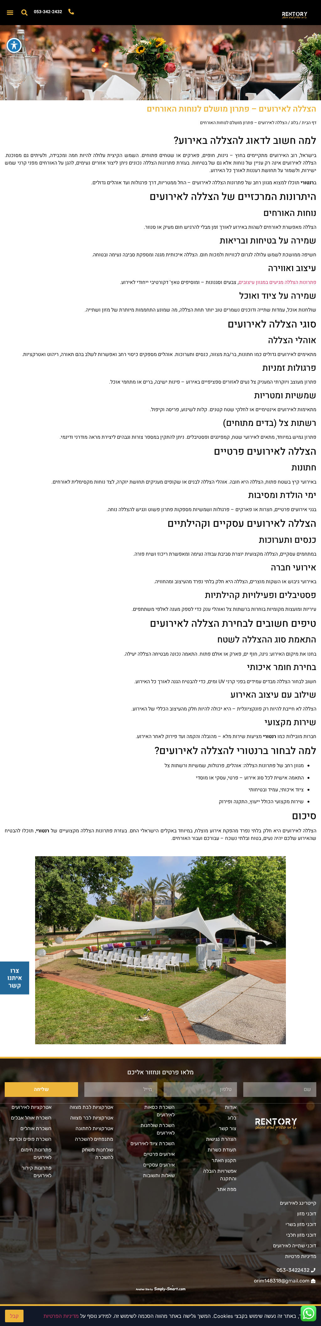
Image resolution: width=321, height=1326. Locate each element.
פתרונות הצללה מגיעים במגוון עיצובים (277, 282)
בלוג (294, 122)
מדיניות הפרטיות (61, 1316)
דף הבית (309, 122)
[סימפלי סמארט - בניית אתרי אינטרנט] (160, 1289)
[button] (10, 13)
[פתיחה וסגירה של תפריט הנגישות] (14, 45)
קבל (14, 1316)
